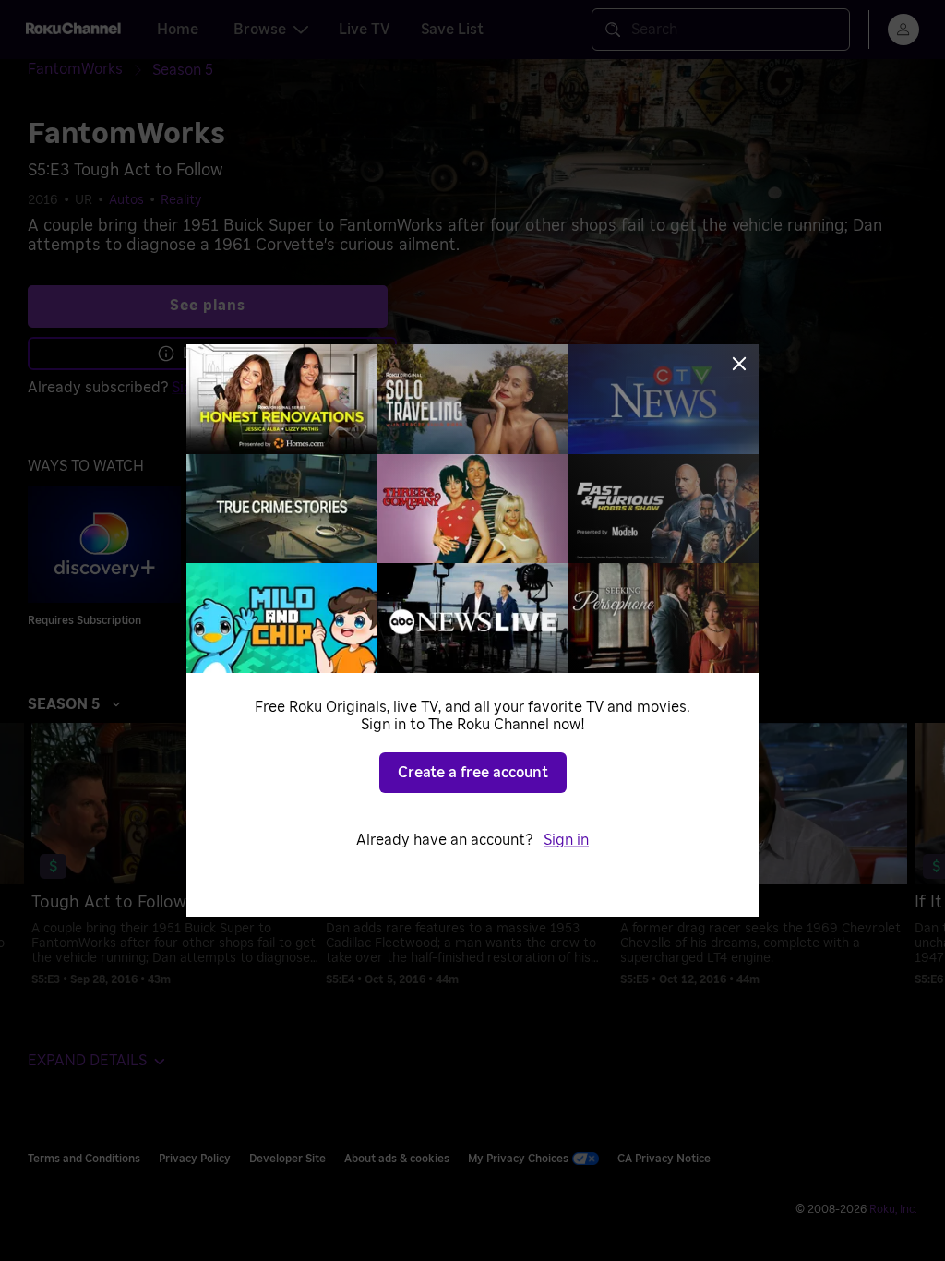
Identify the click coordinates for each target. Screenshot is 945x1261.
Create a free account (473, 772)
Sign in (566, 840)
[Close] (739, 363)
